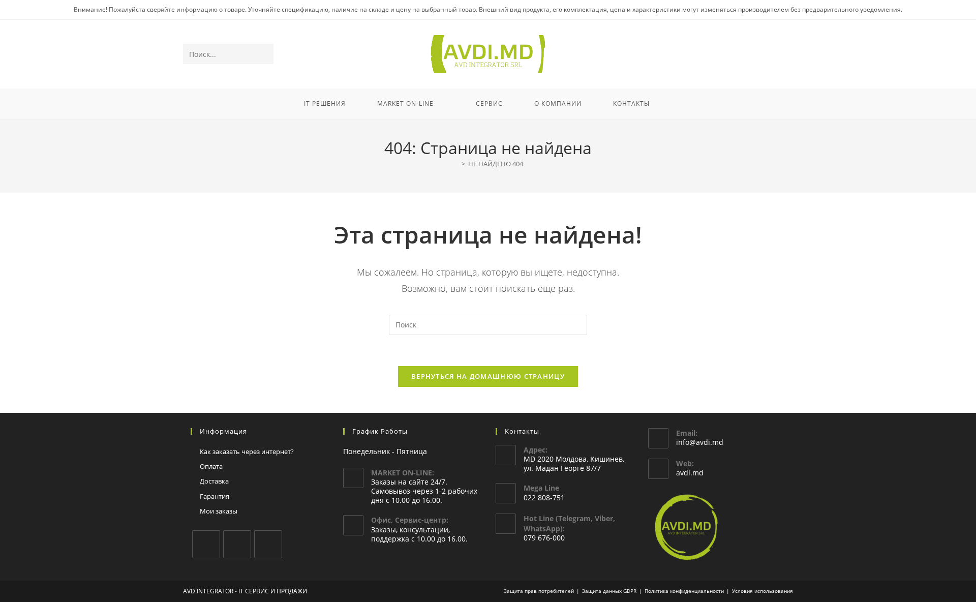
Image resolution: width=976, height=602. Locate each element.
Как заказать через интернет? (247, 451)
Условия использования (762, 590)
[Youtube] (268, 544)
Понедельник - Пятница (385, 451)
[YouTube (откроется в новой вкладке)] (772, 54)
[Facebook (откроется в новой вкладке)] (745, 54)
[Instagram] (237, 544)
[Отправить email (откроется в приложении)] (786, 54)
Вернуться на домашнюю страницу (488, 376)
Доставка (214, 481)
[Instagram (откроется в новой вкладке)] (759, 54)
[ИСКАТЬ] (263, 54)
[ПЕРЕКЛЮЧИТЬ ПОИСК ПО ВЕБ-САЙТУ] (678, 103)
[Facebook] (206, 544)
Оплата (211, 466)
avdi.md (690, 472)
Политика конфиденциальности (684, 590)
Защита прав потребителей (539, 590)
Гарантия (214, 496)
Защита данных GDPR (609, 590)
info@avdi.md (699, 442)
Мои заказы (218, 511)
